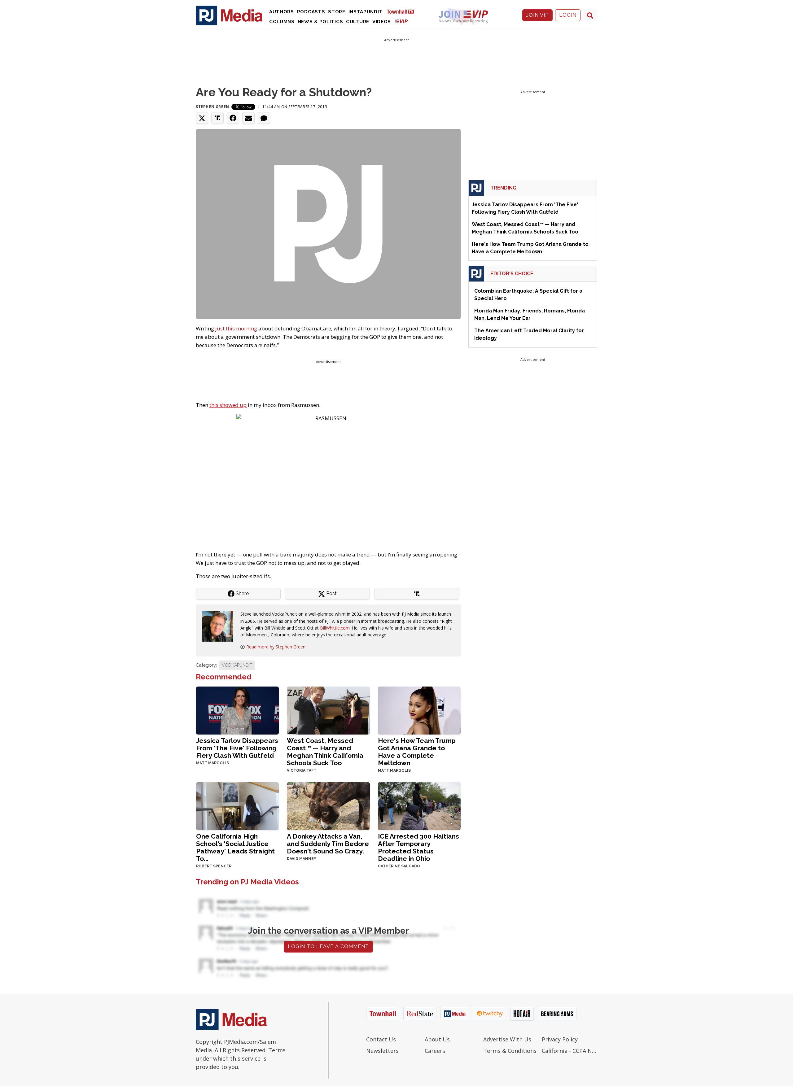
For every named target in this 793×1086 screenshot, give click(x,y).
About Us (437, 1039)
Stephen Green (212, 106)
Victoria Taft (301, 770)
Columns (282, 21)
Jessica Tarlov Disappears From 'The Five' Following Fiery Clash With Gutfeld (237, 748)
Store (336, 12)
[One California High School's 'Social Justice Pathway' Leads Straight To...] (237, 805)
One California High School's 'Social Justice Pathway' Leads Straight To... (235, 847)
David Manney (301, 859)
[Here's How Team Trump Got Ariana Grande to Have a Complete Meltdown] (419, 710)
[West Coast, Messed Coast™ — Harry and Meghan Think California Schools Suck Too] (328, 710)
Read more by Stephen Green (275, 647)
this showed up (228, 404)
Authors (281, 12)
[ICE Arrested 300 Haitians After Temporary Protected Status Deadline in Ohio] (419, 805)
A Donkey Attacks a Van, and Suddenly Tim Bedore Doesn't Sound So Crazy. (328, 843)
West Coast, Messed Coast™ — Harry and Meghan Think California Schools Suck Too (325, 752)
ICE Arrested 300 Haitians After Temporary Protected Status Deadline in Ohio (418, 847)
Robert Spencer (213, 866)
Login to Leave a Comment (328, 946)
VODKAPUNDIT (237, 665)
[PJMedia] (229, 15)
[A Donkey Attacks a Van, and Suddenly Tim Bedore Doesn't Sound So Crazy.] (328, 805)
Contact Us (381, 1039)
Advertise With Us (507, 1039)
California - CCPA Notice (569, 1050)
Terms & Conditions (510, 1050)
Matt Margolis (212, 763)
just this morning (236, 328)
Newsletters (382, 1050)
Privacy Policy (560, 1039)
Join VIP (537, 15)
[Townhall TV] (402, 11)
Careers (435, 1050)
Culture (357, 21)
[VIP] (401, 21)
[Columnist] (220, 626)
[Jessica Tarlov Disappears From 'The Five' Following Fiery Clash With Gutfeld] (237, 710)
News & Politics (320, 21)
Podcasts (311, 12)
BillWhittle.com (335, 628)
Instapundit (365, 12)
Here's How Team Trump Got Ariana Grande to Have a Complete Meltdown (417, 752)
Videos (381, 21)
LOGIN (567, 15)
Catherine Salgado (399, 866)
